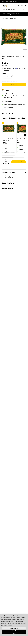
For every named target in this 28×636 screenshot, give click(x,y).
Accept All (14, 630)
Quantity (4, 73)
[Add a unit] (11, 76)
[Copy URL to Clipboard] (12, 113)
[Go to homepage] (4, 5)
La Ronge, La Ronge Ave (10, 1)
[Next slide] (26, 37)
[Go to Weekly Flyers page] (13, 5)
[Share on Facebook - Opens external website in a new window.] (6, 113)
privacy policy (12, 617)
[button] (7, 157)
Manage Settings (14, 628)
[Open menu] (25, 5)
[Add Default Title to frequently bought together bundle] (4, 124)
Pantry (14, 18)
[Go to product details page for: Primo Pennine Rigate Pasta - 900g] (8, 139)
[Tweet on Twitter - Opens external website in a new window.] (9, 113)
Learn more (6, 70)
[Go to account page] (17, 5)
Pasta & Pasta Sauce (6, 20)
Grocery (10, 18)
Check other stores (6, 109)
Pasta (14, 20)
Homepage (4, 18)
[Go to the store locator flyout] (3, 1)
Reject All (14, 633)
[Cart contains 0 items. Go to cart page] (21, 5)
